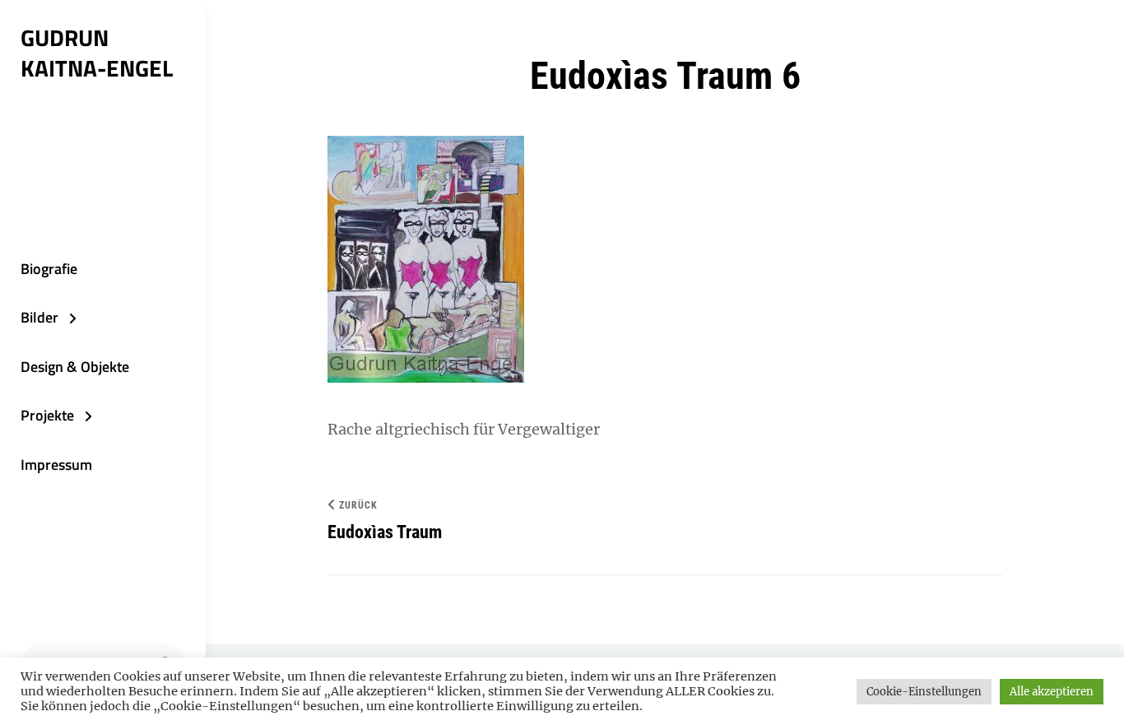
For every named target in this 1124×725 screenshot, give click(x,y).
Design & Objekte (75, 367)
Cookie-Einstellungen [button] (924, 692)
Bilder (39, 317)
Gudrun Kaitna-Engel (97, 53)
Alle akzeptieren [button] (1052, 692)
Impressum (56, 464)
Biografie (49, 269)
